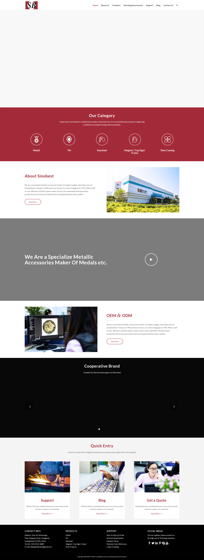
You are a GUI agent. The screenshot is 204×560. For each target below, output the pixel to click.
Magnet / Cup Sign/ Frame (76, 544)
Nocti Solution (122, 556)
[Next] (174, 406)
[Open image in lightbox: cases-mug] (160, 423)
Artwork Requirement (115, 538)
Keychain (69, 541)
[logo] (31, 5)
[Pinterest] (160, 543)
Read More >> (47, 514)
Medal (68, 535)
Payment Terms (113, 541)
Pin (67, 538)
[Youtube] (167, 543)
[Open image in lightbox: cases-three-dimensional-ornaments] (125, 423)
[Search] (177, 5)
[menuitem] (95, 5)
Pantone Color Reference (117, 544)
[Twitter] (153, 543)
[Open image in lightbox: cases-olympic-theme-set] (55, 423)
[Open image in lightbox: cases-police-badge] (90, 423)
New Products (71, 547)
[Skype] (163, 543)
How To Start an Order (115, 535)
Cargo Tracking (113, 547)
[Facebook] (149, 543)
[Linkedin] (156, 543)
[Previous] (30, 406)
